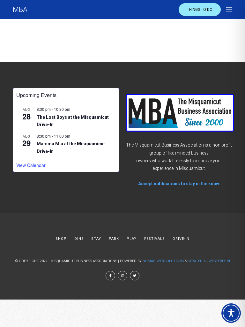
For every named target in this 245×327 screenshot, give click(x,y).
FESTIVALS (154, 239)
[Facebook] (110, 275)
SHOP (61, 239)
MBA (20, 9)
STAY (96, 239)
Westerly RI (219, 261)
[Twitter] (135, 275)
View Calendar (31, 165)
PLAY (132, 239)
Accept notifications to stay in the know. (179, 183)
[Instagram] (122, 275)
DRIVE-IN (181, 239)
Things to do (199, 9)
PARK (114, 239)
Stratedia (197, 261)
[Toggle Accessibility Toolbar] (231, 313)
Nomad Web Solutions (163, 261)
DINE (79, 239)
